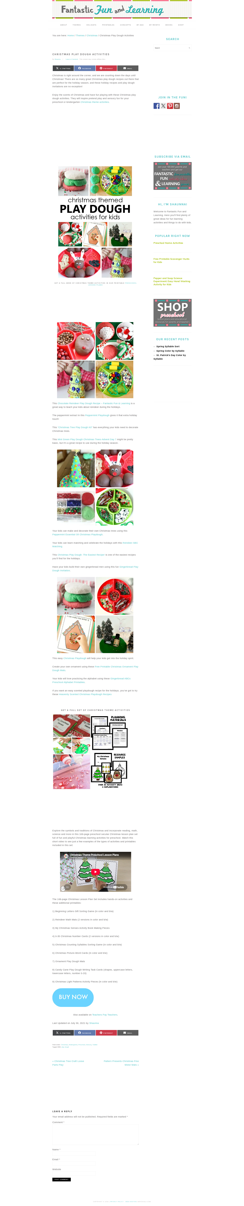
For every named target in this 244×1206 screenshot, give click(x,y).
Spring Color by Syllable (170, 351)
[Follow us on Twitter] (163, 106)
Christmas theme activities (95, 102)
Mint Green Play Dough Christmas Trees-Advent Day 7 (87, 439)
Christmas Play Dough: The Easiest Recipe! (81, 555)
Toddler (95, 1044)
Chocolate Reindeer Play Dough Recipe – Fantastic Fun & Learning (94, 403)
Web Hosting (131, 1201)
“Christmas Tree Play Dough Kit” (75, 427)
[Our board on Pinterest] (170, 106)
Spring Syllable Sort (167, 346)
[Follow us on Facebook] (157, 106)
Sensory (89, 1044)
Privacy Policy (117, 1201)
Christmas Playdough (74, 658)
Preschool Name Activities (168, 242)
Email (56, 1159)
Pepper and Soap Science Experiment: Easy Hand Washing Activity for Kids (172, 281)
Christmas (64, 1044)
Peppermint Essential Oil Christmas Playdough (77, 534)
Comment (58, 1122)
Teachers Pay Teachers (104, 1014)
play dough (65, 1047)
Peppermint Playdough (97, 415)
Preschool (81, 1044)
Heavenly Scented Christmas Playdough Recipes (85, 694)
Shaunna (94, 1023)
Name (56, 1149)
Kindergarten (73, 1044)
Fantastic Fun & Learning (122, 9)
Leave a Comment (72, 59)
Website (56, 1169)
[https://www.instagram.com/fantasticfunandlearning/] (177, 106)
